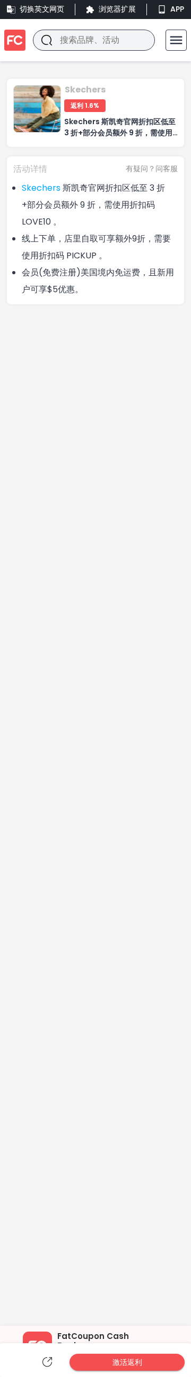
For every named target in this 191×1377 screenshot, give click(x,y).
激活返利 (127, 1362)
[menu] (176, 40)
